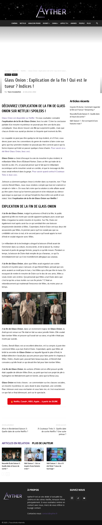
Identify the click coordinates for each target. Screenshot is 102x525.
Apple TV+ (64, 23)
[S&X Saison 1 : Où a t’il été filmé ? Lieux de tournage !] (56, 454)
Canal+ (55, 23)
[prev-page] (3, 474)
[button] (97, 23)
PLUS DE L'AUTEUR (42, 443)
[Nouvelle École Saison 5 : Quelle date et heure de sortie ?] (11, 454)
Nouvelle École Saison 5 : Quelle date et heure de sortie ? (11, 466)
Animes (74, 23)
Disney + (46, 23)
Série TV (15, 71)
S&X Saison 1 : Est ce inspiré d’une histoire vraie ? (32, 466)
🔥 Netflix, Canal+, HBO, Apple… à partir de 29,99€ (34, 401)
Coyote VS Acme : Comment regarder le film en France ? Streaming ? (85, 108)
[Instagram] (72, 498)
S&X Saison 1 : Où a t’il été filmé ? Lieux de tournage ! (55, 466)
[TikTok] (78, 498)
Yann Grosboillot (14, 92)
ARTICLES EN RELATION (15, 443)
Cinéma (14, 23)
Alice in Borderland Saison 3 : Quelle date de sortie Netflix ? (15, 430)
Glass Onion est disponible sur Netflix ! (18, 118)
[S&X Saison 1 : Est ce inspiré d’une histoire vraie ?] (34, 454)
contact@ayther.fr (49, 513)
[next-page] (7, 474)
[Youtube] (84, 498)
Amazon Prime (34, 23)
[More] (82, 412)
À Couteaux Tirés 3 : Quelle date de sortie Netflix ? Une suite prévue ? (52, 431)
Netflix (23, 23)
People (81, 23)
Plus (89, 23)
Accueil (7, 71)
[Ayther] (51, 12)
